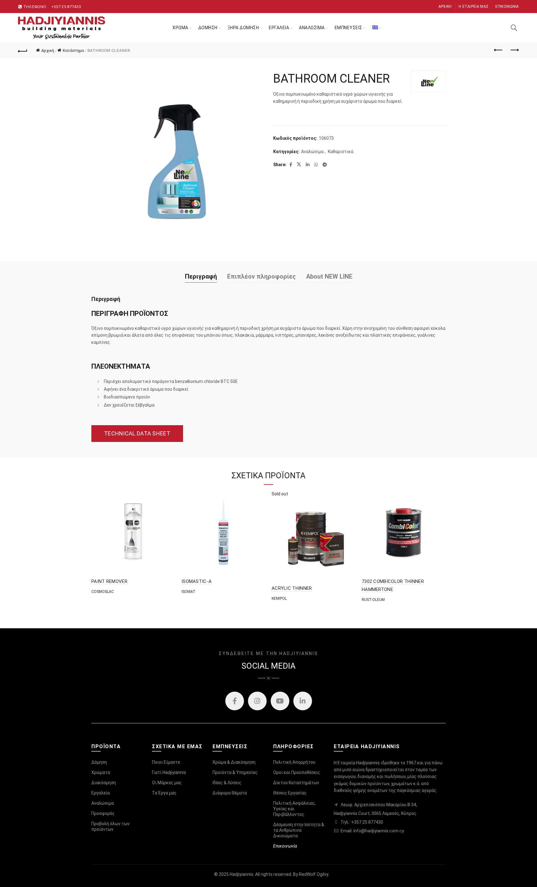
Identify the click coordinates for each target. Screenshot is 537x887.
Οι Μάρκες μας (167, 782)
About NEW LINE (329, 276)
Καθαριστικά (340, 151)
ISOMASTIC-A (196, 581)
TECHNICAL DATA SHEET (137, 433)
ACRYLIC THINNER (292, 588)
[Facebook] (234, 701)
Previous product (499, 50)
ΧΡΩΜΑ (180, 27)
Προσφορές (103, 813)
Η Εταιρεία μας (474, 6)
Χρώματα (100, 772)
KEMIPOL (279, 598)
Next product (514, 50)
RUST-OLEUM (373, 600)
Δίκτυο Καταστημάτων (296, 782)
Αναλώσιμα (312, 151)
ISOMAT (188, 591)
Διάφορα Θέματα (230, 792)
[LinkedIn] (302, 701)
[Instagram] (257, 701)
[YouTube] (280, 701)
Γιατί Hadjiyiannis (169, 772)
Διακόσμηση (103, 782)
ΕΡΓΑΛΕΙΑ (279, 27)
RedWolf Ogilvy (313, 874)
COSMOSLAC (102, 591)
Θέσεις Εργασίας (290, 792)
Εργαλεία (100, 792)
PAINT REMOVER (109, 581)
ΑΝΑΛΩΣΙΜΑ (312, 27)
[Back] (22, 50)
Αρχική (445, 6)
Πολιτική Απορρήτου (294, 762)
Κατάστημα (73, 50)
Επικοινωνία (507, 6)
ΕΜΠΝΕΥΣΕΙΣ (348, 27)
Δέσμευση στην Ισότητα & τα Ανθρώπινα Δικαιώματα (298, 830)
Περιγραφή (201, 276)
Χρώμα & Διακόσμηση (234, 762)
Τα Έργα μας (164, 792)
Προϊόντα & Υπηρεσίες (235, 772)
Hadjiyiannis (241, 874)
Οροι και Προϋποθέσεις (296, 772)
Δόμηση (99, 762)
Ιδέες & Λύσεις (227, 782)
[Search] (514, 27)
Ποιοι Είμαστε (166, 762)
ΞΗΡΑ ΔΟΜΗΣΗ (243, 27)
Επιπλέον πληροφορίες (261, 276)
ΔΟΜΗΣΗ (208, 27)
